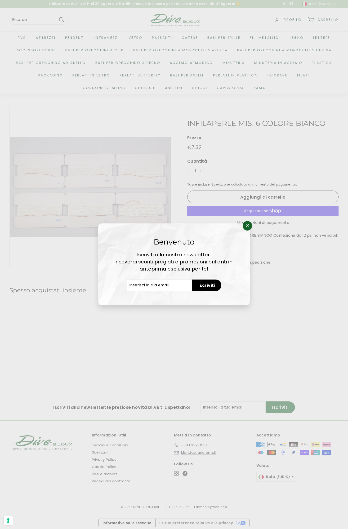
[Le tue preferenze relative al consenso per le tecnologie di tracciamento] (8, 520)
